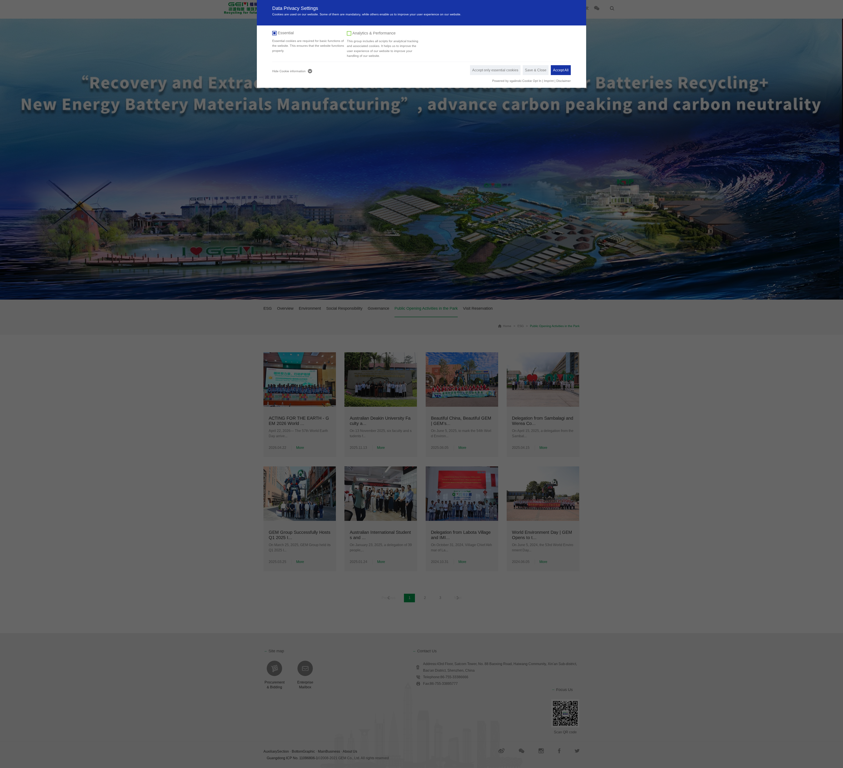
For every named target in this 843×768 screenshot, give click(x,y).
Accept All (561, 70)
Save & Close (535, 70)
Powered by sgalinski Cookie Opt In (517, 81)
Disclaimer (563, 81)
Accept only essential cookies (495, 70)
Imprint (549, 81)
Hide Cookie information (289, 71)
